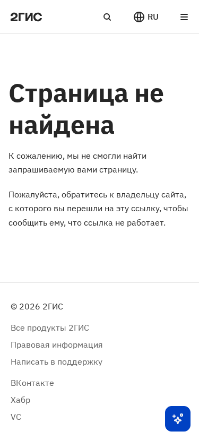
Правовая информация (57, 344)
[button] (145, 17)
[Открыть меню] (184, 17)
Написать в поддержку (56, 361)
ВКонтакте (32, 382)
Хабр (20, 399)
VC (16, 416)
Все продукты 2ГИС (50, 327)
